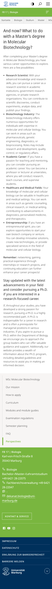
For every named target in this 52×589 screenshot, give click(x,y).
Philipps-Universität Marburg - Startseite (11, 4)
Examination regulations (20, 418)
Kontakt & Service (17, 516)
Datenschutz (10, 547)
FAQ (8, 433)
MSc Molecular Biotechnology (23, 379)
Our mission (13, 387)
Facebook (4, 528)
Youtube (8, 528)
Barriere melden (13, 561)
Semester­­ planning (16, 425)
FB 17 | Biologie (48, 12)
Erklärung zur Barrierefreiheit (23, 554)
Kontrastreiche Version (32, 4)
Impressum (9, 541)
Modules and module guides (22, 410)
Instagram (14, 528)
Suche (40, 4)
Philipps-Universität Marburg (18, 576)
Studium (30, 20)
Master (41, 20)
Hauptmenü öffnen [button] (48, 4)
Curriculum (12, 402)
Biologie (18, 20)
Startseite (5, 20)
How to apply (13, 394)
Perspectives (13, 441)
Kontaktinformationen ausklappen (47, 571)
